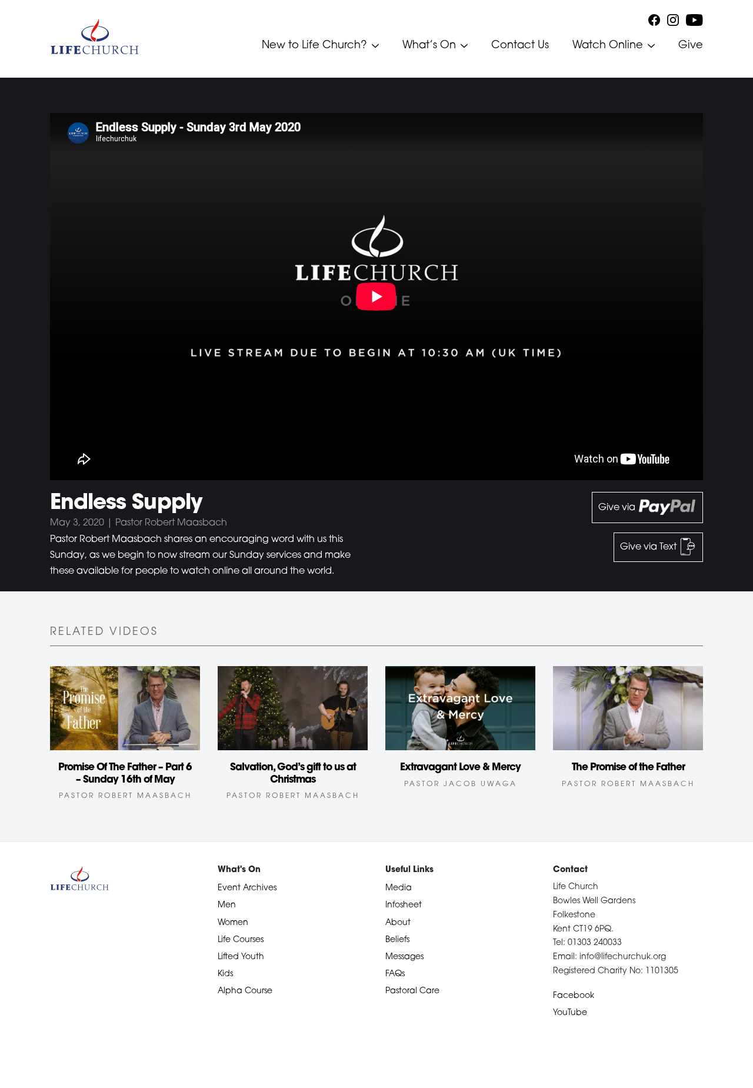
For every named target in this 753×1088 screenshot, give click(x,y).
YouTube (570, 1013)
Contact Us (520, 46)
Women (233, 923)
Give (690, 46)
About (398, 923)
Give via (618, 508)
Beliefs (397, 940)
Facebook (573, 995)
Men (227, 905)
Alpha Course (245, 991)
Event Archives (247, 888)
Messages (404, 957)
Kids (225, 974)
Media (398, 888)
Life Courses (241, 940)
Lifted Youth (241, 957)
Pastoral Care (412, 991)
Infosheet (403, 905)
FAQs (395, 974)
